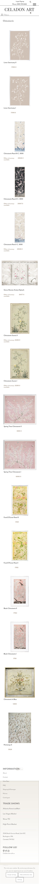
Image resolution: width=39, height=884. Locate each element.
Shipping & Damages (9, 789)
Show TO (6, 819)
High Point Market (10, 824)
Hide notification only (26, 874)
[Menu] (33, 4)
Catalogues (6, 797)
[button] (5, 15)
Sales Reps (6, 781)
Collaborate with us (9, 853)
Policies (5, 793)
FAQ (4, 785)
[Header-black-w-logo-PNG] (19, 9)
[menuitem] (29, 4)
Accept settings (12, 874)
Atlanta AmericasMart (11, 808)
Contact (5, 777)
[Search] (29, 4)
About (5, 773)
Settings (20, 879)
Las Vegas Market (9, 814)
